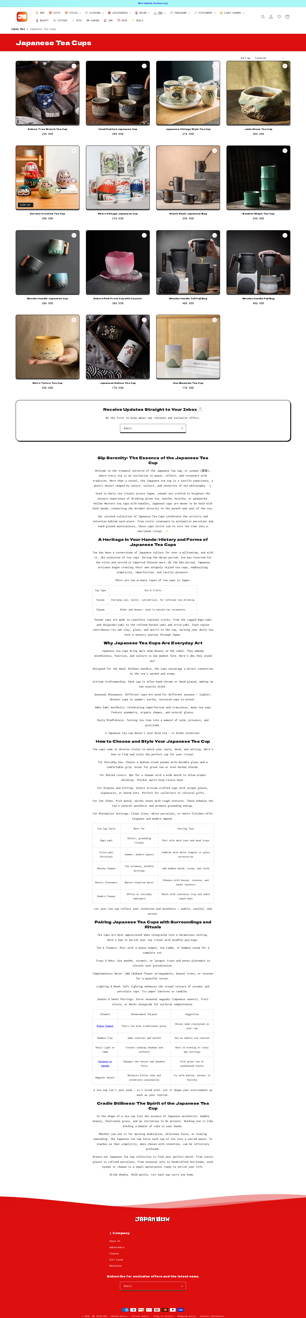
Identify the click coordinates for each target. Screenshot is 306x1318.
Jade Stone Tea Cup (258, 129)
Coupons (114, 1253)
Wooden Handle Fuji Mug (258, 298)
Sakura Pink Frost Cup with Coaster (117, 298)
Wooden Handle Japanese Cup (47, 298)
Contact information (212, 1316)
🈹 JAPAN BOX (99, 1316)
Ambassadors (117, 1247)
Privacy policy (140, 1316)
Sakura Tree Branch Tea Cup (47, 129)
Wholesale (115, 1266)
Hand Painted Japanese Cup (117, 129)
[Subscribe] (182, 428)
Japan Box (19, 28)
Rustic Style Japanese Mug (188, 214)
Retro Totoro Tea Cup (48, 383)
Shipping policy (186, 1316)
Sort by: (246, 58)
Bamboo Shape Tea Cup (258, 214)
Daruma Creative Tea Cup (47, 214)
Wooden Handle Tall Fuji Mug (188, 298)
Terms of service (163, 1316)
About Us (114, 1241)
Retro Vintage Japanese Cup (118, 214)
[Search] (263, 17)
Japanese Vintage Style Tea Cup (188, 129)
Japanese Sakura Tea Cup (118, 383)
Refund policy (119, 1316)
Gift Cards (116, 1259)
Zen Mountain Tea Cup (188, 383)
